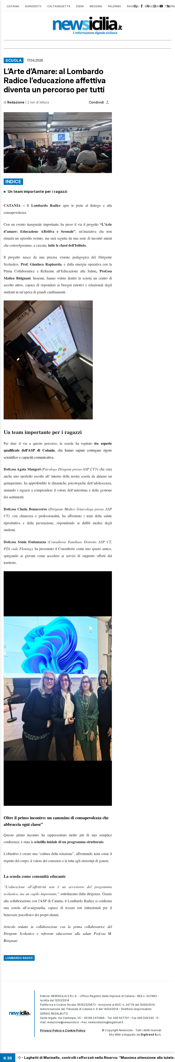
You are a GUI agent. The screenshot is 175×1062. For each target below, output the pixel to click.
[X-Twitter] (147, 6)
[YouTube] (161, 6)
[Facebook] (142, 6)
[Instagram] (154, 6)
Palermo (114, 6)
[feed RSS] (168, 6)
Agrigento (33, 6)
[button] (58, 142)
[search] (135, 6)
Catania (13, 6)
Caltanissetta (58, 6)
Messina (96, 6)
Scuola (13, 60)
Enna (80, 6)
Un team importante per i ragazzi (37, 191)
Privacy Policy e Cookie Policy (62, 1030)
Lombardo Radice (19, 958)
